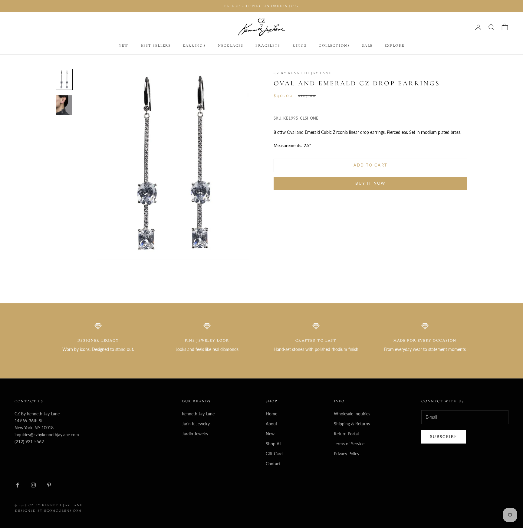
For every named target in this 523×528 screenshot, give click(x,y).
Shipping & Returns (352, 423)
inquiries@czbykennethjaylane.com (47, 434)
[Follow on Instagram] (33, 485)
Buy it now (370, 183)
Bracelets (267, 46)
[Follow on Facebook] (18, 485)
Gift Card (274, 453)
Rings (300, 46)
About (271, 423)
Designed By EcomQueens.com (48, 511)
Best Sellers (156, 46)
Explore (394, 46)
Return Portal (346, 433)
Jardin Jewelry (195, 433)
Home (271, 413)
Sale (367, 46)
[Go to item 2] (64, 105)
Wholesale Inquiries (352, 413)
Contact (273, 463)
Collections (334, 46)
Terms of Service (349, 443)
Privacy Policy (346, 453)
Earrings (194, 46)
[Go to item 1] (64, 79)
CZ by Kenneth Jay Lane (302, 73)
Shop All (273, 443)
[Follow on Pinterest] (49, 485)
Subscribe (443, 436)
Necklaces (230, 46)
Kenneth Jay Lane (198, 413)
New (123, 46)
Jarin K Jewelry (196, 423)
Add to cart (371, 165)
